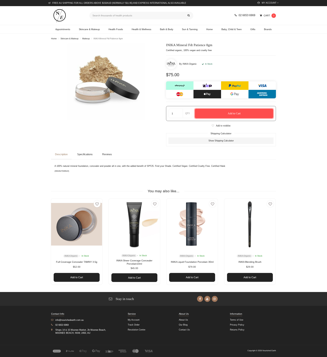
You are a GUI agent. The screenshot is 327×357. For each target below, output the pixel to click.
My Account (269, 3)
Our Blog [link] (183, 324)
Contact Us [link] (184, 329)
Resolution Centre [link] (136, 329)
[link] (200, 299)
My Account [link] (133, 320)
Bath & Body (166, 29)
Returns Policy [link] (237, 329)
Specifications (85, 154)
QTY (187, 113)
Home (209, 29)
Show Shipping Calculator (221, 140)
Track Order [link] (133, 324)
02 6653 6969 (247, 15)
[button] (221, 125)
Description (61, 154)
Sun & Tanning (190, 29)
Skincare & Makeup (89, 29)
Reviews (107, 154)
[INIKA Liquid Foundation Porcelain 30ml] (192, 224)
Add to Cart (234, 113)
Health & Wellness (141, 29)
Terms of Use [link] (236, 320)
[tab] (62, 154)
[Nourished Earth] (67, 15)
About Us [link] (183, 320)
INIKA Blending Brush (249, 262)
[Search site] (188, 15)
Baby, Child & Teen (231, 29)
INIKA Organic (190, 64)
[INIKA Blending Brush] (250, 224)
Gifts (252, 29)
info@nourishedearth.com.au (69, 320)
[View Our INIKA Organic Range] (171, 64)
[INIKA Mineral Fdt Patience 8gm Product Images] (106, 81)
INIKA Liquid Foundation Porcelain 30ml (192, 262)
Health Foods (115, 29)
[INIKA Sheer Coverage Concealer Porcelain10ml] (134, 224)
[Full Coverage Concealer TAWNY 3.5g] (76, 224)
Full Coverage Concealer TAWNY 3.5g (76, 262)
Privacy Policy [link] (237, 324)
